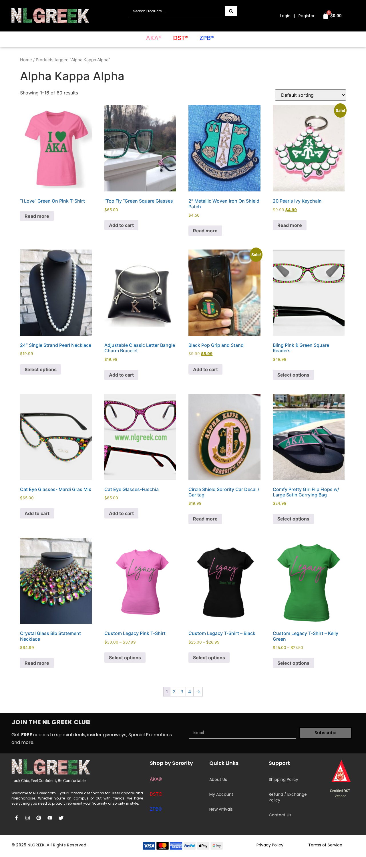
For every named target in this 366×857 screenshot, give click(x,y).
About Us (218, 779)
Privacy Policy (269, 845)
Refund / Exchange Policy (288, 797)
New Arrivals (221, 809)
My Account (221, 794)
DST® (180, 37)
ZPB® (207, 37)
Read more (37, 216)
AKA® (154, 37)
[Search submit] (231, 11)
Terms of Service (325, 845)
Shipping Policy (283, 779)
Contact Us (280, 815)
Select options (41, 369)
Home (26, 59)
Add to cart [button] (121, 225)
